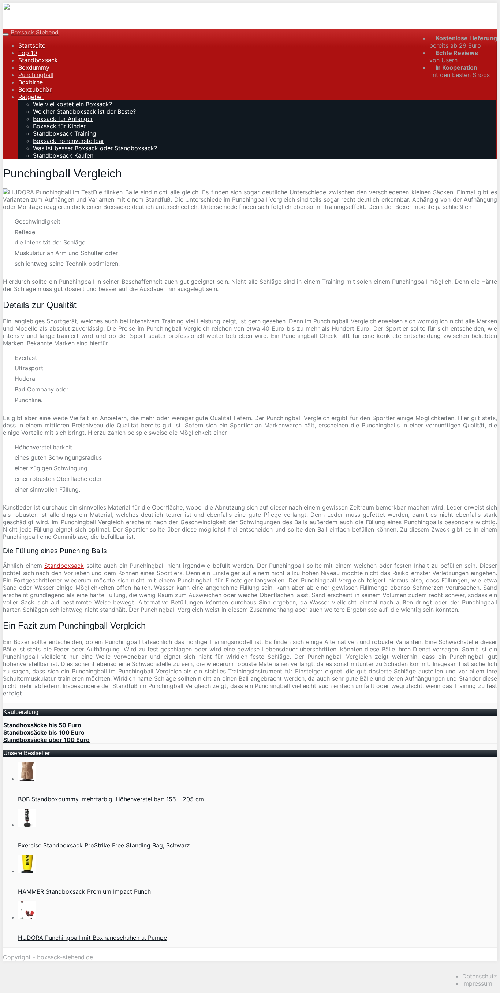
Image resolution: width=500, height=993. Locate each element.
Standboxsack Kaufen (63, 155)
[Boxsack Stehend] (67, 25)
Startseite (31, 45)
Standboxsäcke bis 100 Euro (44, 732)
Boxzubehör (35, 89)
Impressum (477, 983)
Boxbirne (30, 82)
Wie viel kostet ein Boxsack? (72, 104)
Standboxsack (38, 60)
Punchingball (35, 74)
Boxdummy (33, 67)
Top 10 (27, 52)
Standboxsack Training (64, 133)
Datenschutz (479, 976)
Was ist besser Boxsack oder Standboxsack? (95, 148)
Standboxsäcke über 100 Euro (46, 739)
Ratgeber (31, 96)
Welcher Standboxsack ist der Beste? (84, 111)
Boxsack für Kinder (59, 126)
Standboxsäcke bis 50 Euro (42, 725)
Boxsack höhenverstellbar (68, 140)
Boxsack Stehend (35, 32)
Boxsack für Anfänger (63, 118)
